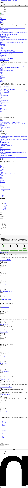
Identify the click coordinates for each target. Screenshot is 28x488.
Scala (8, 155)
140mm (25, 123)
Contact (2, 436)
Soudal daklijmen (22, 139)
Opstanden (5, 42)
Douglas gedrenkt (16, 173)
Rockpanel (1, 69)
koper (4, 150)
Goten (5, 88)
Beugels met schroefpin (19, 90)
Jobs (2, 431)
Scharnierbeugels (2, 90)
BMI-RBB (1, 59)
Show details (24, 248)
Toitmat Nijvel (4, 11)
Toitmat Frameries (4, 9)
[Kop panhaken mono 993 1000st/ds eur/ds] (5, 394)
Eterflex (9, 136)
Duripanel (1, 80)
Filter (1, 212)
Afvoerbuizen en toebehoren (3, 89)
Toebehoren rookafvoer (2, 39)
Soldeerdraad (1, 96)
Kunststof (5, 55)
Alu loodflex (11, 136)
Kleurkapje (24, 151)
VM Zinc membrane (5, 58)
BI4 (2, 121)
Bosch (7, 154)
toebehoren (5, 36)
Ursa (7, 127)
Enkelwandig (3, 143)
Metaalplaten (1, 48)
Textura (8, 66)
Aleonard (21, 28)
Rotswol (6, 140)
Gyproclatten (1, 184)
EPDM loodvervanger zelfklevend (19, 136)
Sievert (9, 155)
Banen (4, 95)
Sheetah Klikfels (2, 53)
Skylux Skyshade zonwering (18, 42)
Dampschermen (2, 145)
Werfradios (1, 158)
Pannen (3, 59)
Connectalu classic (25, 136)
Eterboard (1, 78)
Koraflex (7, 136)
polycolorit (6, 142)
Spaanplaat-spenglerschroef (6, 151)
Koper (1, 99)
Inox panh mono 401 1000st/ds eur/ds (4, 276)
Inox (6, 144)
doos (2, 217)
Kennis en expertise (4, 430)
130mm (23, 123)
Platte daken (1, 31)
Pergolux (1, 43)
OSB (0, 181)
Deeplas (1, 73)
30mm (7, 123)
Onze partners (3, 425)
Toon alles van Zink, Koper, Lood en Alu (4, 86)
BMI (0, 29)
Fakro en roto (1, 40)
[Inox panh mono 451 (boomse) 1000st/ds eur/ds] (5, 299)
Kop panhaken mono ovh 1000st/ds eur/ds (4, 403)
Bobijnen (1, 104)
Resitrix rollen (3, 34)
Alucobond (1, 81)
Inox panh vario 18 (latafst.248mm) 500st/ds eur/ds (5, 348)
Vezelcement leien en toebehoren (3, 45)
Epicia (1, 164)
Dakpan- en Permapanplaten (3, 50)
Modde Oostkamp (4, 225)
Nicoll (14, 143)
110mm (19, 123)
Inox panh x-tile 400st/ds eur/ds (3, 356)
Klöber (11, 145)
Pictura (6, 66)
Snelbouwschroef (11, 151)
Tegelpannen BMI (6, 29)
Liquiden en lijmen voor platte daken (4, 139)
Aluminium (5, 144)
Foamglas (8, 140)
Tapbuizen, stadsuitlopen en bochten (4, 109)
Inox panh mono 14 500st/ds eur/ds (4, 252)
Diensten (3, 429)
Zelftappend (14, 151)
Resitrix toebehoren (7, 34)
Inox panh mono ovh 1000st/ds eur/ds (4, 324)
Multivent (12, 143)
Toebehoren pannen (6, 59)
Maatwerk (1, 94)
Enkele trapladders (25, 157)
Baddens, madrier (2, 172)
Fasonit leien (1, 76)
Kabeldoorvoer (2, 147)
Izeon (2, 71)
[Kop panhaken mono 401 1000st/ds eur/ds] (5, 378)
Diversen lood (1, 110)
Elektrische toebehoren (23, 38)
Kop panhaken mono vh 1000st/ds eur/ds (4, 411)
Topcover (12, 122)
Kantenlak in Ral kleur (10, 70)
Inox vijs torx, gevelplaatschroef (17, 152)
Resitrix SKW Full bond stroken (13, 34)
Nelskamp (1, 60)
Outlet (2, 423)
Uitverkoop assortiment (16, 67)
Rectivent (14, 122)
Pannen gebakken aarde (2, 27)
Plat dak (1, 126)
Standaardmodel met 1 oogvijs (7, 90)
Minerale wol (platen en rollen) (3, 125)
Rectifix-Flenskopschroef (23, 152)
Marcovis (26, 154)
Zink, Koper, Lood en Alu (4, 422)
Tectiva (3, 66)
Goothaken (1, 101)
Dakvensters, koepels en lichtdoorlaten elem (5, 37)
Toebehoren (14, 50)
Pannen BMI (2, 29)
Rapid (5, 155)
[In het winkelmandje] (0, 267)
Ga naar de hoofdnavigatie (14, 0)
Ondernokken (1, 137)
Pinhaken (1, 150)
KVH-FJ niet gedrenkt (12, 173)
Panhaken (5, 204)
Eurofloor (10, 122)
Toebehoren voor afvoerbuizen (13, 89)
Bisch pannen (14, 28)
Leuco (20, 154)
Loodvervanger (2, 136)
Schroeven (1, 151)
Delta (6, 145)
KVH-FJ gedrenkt (2, 169)
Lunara (15, 66)
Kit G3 (9, 95)
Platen (4, 53)
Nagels (1, 149)
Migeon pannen (18, 28)
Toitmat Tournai (4, 227)
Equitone (1, 66)
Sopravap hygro (8, 145)
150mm (26, 123)
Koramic (1, 28)
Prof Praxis (3, 155)
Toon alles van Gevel (2, 64)
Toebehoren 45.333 (16, 52)
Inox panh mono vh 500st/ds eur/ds (4, 332)
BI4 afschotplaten (5, 121)
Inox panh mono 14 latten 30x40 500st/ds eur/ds (5, 260)
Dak (2, 421)
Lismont (22, 154)
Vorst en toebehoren (2, 92)
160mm (1, 124)
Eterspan (1, 79)
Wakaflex (5, 136)
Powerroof (13, 121)
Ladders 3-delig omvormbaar (15, 157)
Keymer (23, 28)
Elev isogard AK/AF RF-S (3, 123)
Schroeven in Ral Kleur (5, 70)
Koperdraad (3, 153)
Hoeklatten (1, 140)
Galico (15, 154)
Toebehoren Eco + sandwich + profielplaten (5, 52)
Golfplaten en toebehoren (3, 54)
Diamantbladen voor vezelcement (3, 68)
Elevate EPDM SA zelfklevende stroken (19, 32)
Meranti (1, 177)
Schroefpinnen (23, 90)
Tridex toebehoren (7, 35)
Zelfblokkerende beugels (6, 91)
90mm (16, 123)
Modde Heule (3, 7)
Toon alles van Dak (2, 26)
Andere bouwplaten (2, 77)
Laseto (17, 154)
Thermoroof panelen (5, 51)
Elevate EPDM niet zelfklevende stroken (10, 32)
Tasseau (1, 97)
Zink (0, 87)
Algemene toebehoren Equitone (21, 66)
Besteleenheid (2, 216)
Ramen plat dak (11, 38)
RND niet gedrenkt (2, 167)
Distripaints (12, 154)
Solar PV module (7, 53)
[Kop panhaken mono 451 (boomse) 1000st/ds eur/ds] (6, 386)
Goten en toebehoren (2, 88)
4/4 (5, 167)
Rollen (1, 108)
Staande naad (1, 95)
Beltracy (4, 154)
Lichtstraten (1, 51)
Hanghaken (5, 207)
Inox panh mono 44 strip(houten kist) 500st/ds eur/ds (6, 291)
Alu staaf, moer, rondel (11, 152)
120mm (21, 123)
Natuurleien (1, 47)
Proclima (8, 58)
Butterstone (9, 154)
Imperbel (4, 140)
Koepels (1, 42)
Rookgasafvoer (2, 144)
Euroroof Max (19, 122)
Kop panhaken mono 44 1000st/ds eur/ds (4, 371)
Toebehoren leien (2, 46)
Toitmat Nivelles (4, 226)
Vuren (1, 168)
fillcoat (4, 142)
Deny (5, 250)
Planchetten (1, 178)
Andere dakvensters (2, 44)
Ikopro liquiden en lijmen (17, 139)
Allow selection (14, 250)
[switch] (11, 246)
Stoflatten (1, 165)
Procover (13, 58)
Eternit (5, 46)
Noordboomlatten (2, 180)
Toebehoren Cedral (10, 67)
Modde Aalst (3, 223)
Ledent (19, 154)
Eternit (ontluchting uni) (17, 143)
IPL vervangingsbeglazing (21, 39)
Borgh (6, 154)
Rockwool (3, 126)
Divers (1, 112)
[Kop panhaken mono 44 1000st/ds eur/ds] (5, 370)
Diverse (1, 93)
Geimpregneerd (2, 175)
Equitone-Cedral (2, 65)
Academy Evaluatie (4, 438)
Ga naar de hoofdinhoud (3, 0)
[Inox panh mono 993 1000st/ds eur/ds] (4, 307)
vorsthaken (8, 102)
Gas (0, 141)
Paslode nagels (9, 149)
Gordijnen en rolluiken (18, 38)
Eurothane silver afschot (6, 122)
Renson (23, 143)
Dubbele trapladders (21, 157)
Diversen (13, 67)
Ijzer (2, 149)
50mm (10, 123)
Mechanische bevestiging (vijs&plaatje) (4, 152)
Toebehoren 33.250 (12, 52)
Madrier (1, 173)
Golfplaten (1, 55)
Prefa (0, 113)
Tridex (1, 35)
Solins (1, 98)
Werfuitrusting (1, 156)
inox (3, 150)
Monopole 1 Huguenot (9, 30)
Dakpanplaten (8, 50)
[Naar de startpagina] (1, 13)
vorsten (5, 92)
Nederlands (2, 2)
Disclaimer (3, 437)
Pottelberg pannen (4, 28)
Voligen (1, 166)
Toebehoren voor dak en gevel (3, 135)
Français (3, 3)
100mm (17, 123)
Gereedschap (1, 154)
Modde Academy (3, 432)
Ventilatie (1, 143)
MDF (0, 183)
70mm (13, 123)
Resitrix (1, 34)
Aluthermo (1, 58)
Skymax (22, 42)
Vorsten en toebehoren (2, 102)
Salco (6, 155)
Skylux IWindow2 (13, 42)
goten (5, 100)
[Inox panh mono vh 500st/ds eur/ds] (4, 331)
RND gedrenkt (3, 173)
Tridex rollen (3, 35)
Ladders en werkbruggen (3, 157)
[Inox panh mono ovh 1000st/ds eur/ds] (4, 323)
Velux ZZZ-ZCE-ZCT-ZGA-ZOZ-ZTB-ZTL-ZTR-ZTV (11, 39)
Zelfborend (16, 151)
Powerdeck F (15, 121)
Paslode (1, 155)
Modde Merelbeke (4, 224)
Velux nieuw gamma (2, 38)
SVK (6, 46)
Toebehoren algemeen (21, 52)
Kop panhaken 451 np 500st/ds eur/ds (4, 363)
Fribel (14, 154)
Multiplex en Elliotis (2, 182)
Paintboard (10, 66)
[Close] (0, 487)
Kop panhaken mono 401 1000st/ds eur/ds (4, 379)
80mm (14, 123)
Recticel (1, 121)
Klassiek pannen (11, 28)
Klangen (6, 95)
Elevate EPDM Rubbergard (3, 32)
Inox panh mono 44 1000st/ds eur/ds (4, 284)
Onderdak (1, 56)
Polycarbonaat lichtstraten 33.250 (11, 51)
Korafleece (10, 58)
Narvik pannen (8, 28)
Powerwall (22, 121)
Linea (12, 66)
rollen (3, 36)
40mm (8, 123)
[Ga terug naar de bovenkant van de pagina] (0, 486)
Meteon (4, 71)
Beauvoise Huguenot (4, 30)
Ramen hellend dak (7, 38)
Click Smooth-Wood (5, 67)
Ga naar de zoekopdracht (8, 0)
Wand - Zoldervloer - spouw (3, 127)
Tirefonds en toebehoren (20, 151)
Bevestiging (1, 148)
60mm (11, 123)
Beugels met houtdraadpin (14, 90)
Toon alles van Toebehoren (3, 134)
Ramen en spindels (9, 42)
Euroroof (17, 122)
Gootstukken (14, 38)
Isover (8, 127)
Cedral (1, 67)
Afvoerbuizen (8, 89)
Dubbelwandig (7, 143)
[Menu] (0, 12)
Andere (8, 95)
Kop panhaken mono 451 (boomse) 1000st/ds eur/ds (6, 387)
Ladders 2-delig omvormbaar (9, 157)
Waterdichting (1, 142)
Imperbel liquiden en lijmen (11, 139)
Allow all (23, 250)
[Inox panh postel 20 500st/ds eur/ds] (4, 340)
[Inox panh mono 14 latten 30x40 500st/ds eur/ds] (5, 259)
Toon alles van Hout (2, 162)
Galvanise (7, 149)
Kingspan (1, 130)
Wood (2, 67)
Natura (5, 66)
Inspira (17, 66)
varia (8, 142)
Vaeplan (1, 36)
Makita (24, 154)
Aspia (24, 28)
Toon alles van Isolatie (2, 118)
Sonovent (10, 143)
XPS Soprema (1, 120)
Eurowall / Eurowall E (9, 121)
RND (0, 176)
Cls (0, 174)
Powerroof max (19, 121)
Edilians (1, 30)
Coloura (14, 66)
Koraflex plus (14, 136)
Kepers (1, 170)
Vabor (11, 155)
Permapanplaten (11, 50)
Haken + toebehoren (7, 153)
